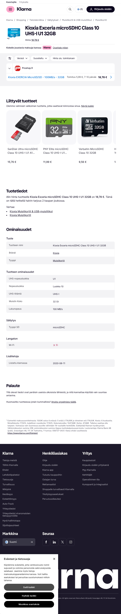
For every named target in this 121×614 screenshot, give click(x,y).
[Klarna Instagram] (71, 542)
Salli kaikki (29, 587)
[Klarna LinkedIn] (54, 542)
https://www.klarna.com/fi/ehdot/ (23, 433)
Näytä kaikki (87, 106)
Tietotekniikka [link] (36, 20)
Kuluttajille (11, 2)
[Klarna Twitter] (62, 542)
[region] (29, 584)
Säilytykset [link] (52, 20)
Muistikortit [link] (101, 20)
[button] (80, 9)
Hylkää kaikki (29, 595)
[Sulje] (54, 558)
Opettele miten (60, 47)
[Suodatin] (9, 58)
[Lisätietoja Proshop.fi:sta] (9, 68)
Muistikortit (59, 260)
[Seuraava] (110, 137)
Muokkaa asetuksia (29, 604)
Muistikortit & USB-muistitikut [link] (77, 20)
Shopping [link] (21, 20)
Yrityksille (23, 2)
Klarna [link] (9, 20)
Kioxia (56, 253)
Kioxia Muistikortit (20, 215)
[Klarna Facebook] (46, 542)
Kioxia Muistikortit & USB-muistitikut (31, 211)
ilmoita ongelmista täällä (63, 401)
